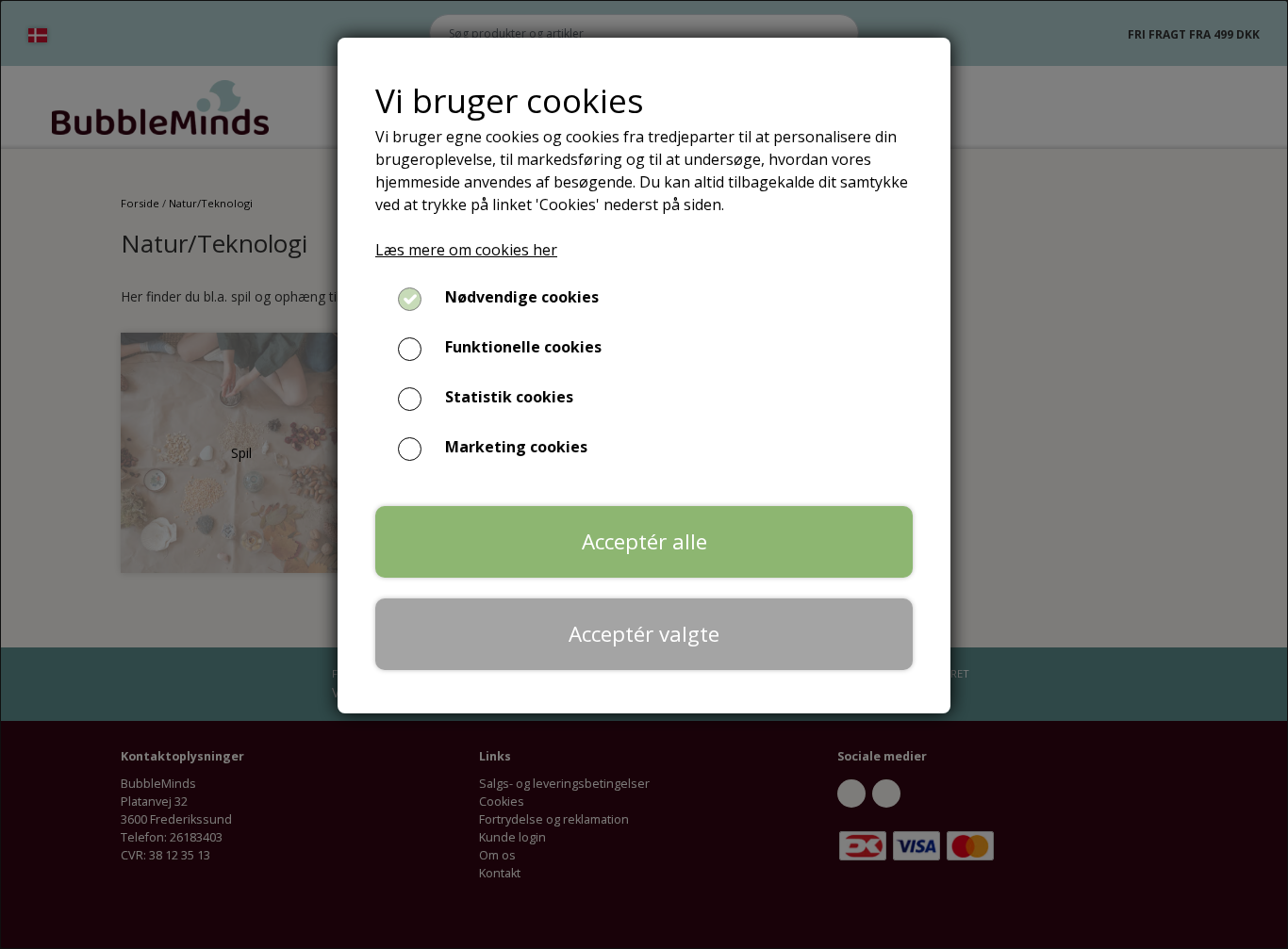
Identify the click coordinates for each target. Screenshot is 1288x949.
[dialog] (644, 474)
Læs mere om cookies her (466, 249)
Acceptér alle (644, 541)
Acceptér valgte (644, 633)
